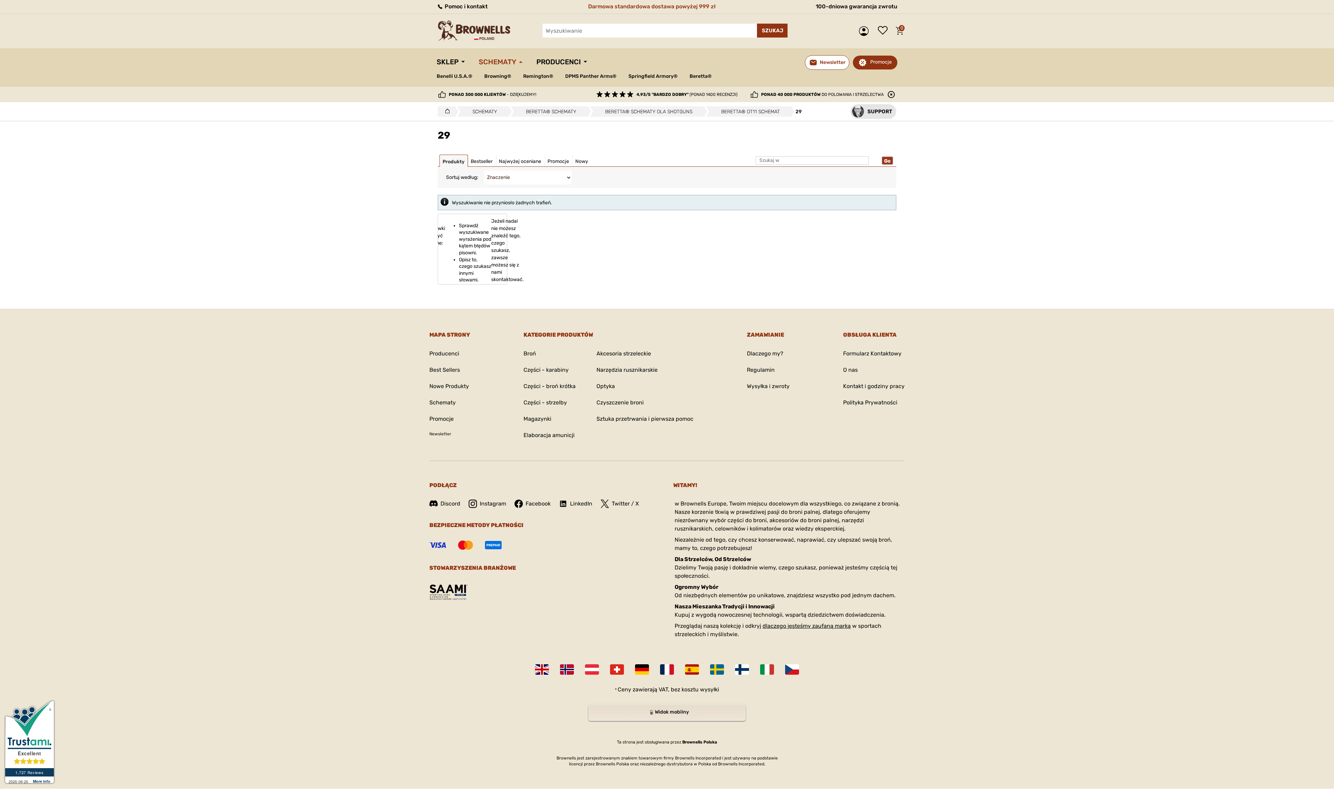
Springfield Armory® (652, 76)
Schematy (497, 62)
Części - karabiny (546, 370)
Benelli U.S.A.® (454, 76)
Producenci (558, 62)
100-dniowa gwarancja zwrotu (856, 6)
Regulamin (761, 370)
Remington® (538, 76)
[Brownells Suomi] (742, 669)
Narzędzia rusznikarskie (627, 370)
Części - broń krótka (550, 386)
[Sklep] (445, 111)
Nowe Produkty (449, 386)
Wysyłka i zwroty (768, 386)
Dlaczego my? (765, 353)
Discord (450, 503)
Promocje (881, 62)
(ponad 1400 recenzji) (687, 94)
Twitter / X (625, 503)
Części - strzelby (545, 402)
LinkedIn (581, 503)
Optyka (605, 386)
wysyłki (709, 689)
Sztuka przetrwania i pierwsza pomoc (644, 419)
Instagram (493, 503)
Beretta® (700, 76)
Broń (530, 353)
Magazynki (537, 419)
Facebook (538, 503)
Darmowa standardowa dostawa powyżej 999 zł (652, 6)
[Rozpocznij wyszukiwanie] (772, 31)
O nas (850, 370)
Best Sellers (444, 370)
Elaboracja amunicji (549, 435)
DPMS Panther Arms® (590, 76)
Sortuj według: (462, 177)
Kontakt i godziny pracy (874, 386)
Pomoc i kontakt (465, 6)
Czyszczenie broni (620, 402)
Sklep (448, 62)
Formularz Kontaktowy (872, 353)
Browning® (497, 76)
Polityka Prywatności (870, 402)
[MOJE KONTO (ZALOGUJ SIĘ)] (865, 31)
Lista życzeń (884, 31)
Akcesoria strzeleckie (623, 353)
